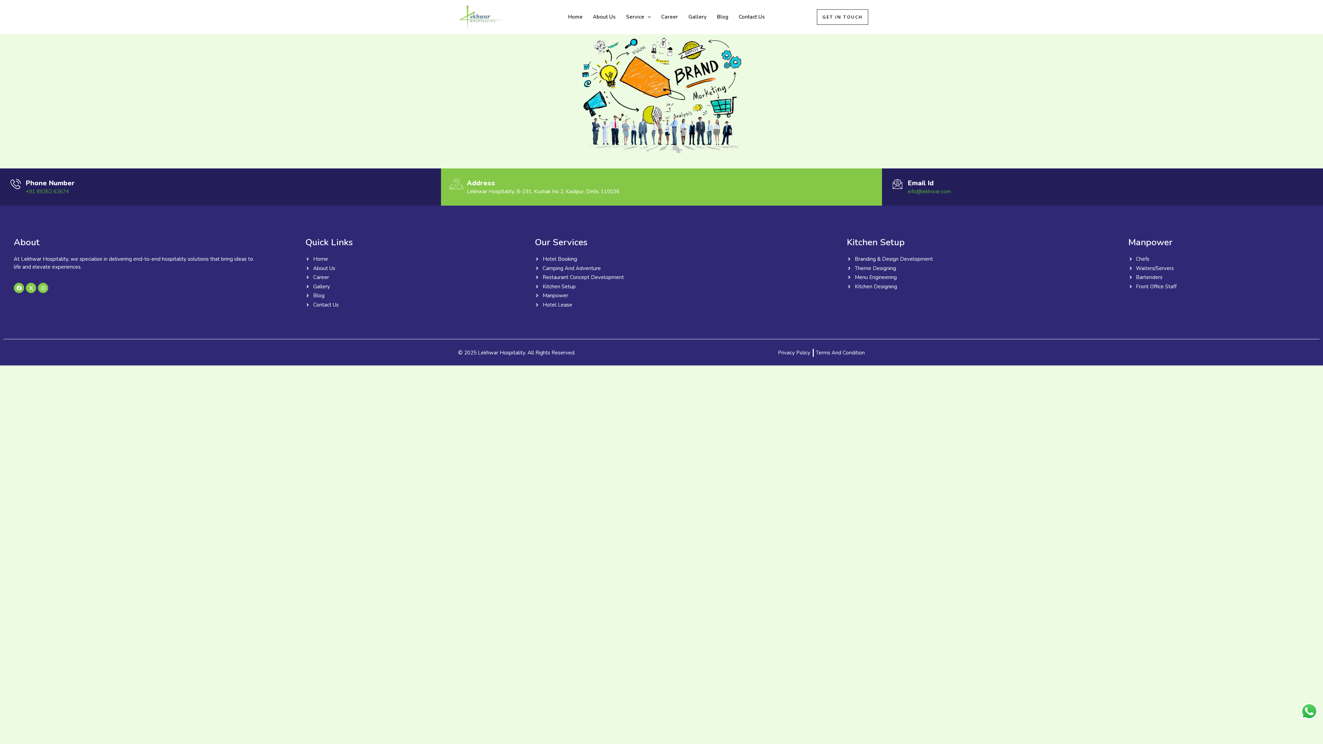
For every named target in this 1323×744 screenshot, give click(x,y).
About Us (604, 16)
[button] (647, 17)
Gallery (697, 16)
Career (669, 16)
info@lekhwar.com (929, 191)
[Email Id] (897, 184)
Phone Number (50, 183)
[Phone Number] (15, 184)
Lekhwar (528, 16)
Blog (722, 16)
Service (635, 16)
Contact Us (752, 16)
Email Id (921, 183)
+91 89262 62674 (47, 191)
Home (575, 16)
